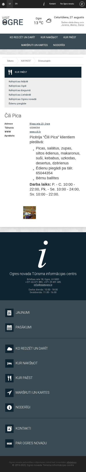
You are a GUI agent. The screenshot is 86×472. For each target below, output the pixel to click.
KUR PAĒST (69, 37)
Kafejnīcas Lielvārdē (20, 94)
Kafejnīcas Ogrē (17, 86)
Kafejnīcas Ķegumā (19, 90)
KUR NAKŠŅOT (49, 37)
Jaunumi (23, 313)
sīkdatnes (71, 462)
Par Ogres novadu (67, 4)
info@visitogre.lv (43, 284)
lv (10, 4)
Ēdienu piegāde (44, 61)
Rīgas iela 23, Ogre (40, 123)
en (16, 4)
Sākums (10, 61)
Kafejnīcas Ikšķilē (18, 81)
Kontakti (52, 4)
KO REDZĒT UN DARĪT (22, 37)
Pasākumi (24, 327)
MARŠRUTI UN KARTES (34, 45)
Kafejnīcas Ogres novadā (22, 99)
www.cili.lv (35, 131)
